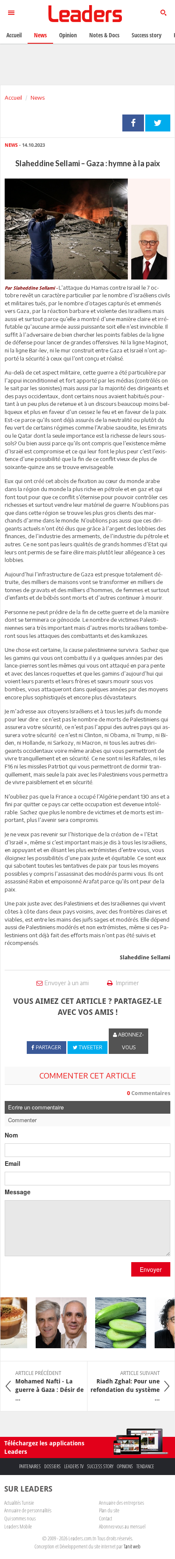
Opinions (125, 1466)
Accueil (13, 97)
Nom (11, 1135)
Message (18, 1191)
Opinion (68, 35)
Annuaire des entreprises (121, 1502)
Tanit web (132, 1546)
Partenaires (30, 1466)
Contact (105, 1518)
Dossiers (52, 1466)
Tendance (145, 1466)
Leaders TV (74, 1466)
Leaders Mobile (18, 1526)
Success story (100, 1466)
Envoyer (151, 1269)
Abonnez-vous (130, 1041)
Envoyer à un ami (67, 982)
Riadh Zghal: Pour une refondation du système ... (125, 1386)
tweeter (157, 123)
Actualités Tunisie (19, 1502)
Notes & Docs (104, 35)
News (38, 97)
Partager (133, 123)
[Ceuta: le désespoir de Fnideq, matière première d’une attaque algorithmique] (56, 1322)
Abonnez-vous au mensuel (122, 1526)
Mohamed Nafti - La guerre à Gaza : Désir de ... (49, 1386)
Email (12, 1163)
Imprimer (127, 982)
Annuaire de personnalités (27, 1510)
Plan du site (109, 1510)
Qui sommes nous (20, 1518)
